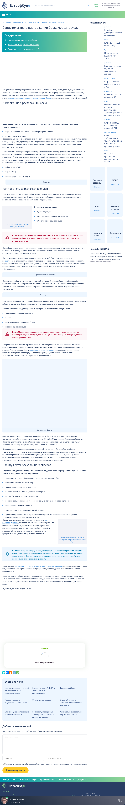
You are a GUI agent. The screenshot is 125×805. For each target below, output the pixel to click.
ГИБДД (106, 40)
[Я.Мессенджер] (3, 672)
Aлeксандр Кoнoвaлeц (45, 662)
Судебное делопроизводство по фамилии (113, 33)
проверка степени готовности (43, 350)
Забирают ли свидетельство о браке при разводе (72, 713)
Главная (8, 22)
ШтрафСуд (20, 5)
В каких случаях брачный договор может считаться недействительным (43, 714)
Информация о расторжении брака (22, 40)
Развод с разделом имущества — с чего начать (16, 701)
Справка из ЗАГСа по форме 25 (112, 95)
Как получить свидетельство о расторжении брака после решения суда (72, 539)
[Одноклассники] (10, 672)
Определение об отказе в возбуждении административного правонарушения (113, 110)
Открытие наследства (41, 700)
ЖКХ (14, 779)
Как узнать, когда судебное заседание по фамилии (112, 70)
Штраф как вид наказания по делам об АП (111, 125)
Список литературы (9, 794)
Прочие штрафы (109, 50)
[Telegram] (14, 672)
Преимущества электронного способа (24, 49)
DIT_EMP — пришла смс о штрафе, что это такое (112, 157)
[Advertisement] (44, 71)
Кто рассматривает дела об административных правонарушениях (17, 691)
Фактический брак (67, 688)
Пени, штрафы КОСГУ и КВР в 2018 (111, 56)
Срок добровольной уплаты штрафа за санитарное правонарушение (113, 140)
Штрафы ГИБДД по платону (112, 44)
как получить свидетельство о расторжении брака (29, 98)
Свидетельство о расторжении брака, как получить (17, 225)
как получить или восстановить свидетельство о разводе (39, 566)
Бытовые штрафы (110, 132)
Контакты (5, 791)
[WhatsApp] (17, 672)
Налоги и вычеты (66, 779)
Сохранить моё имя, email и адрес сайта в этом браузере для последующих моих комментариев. (46, 764)
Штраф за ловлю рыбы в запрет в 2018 (112, 84)
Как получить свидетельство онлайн (23, 44)
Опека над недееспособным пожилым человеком (17, 713)
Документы (17, 22)
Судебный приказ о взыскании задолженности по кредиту (71, 703)
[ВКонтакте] (7, 672)
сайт (7, 261)
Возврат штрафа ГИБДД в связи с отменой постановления (43, 691)
